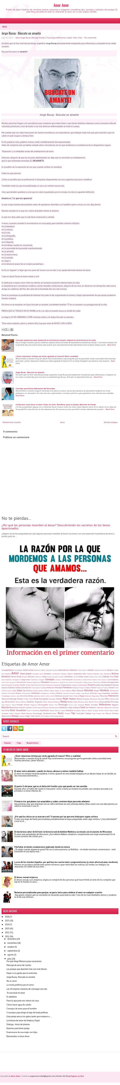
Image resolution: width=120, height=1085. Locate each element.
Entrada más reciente (11, 422)
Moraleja (52, 699)
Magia (82, 696)
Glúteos (35, 690)
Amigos (110, 670)
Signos (52, 710)
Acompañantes (8, 670)
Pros (56, 705)
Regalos (115, 705)
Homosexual (114, 690)
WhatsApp (54, 716)
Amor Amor (61, 5)
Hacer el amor (60, 690)
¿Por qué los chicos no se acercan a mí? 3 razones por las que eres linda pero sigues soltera (56, 816)
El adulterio (12, 996)
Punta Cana (72, 705)
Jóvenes (93, 693)
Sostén (89, 710)
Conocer (41, 680)
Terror (54, 713)
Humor (18, 693)
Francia (105, 687)
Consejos (50, 679)
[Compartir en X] (8, 329)
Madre (71, 696)
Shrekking (35, 710)
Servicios (115, 707)
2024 (7, 924)
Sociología (77, 710)
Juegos (100, 693)
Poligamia (34, 705)
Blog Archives (32, 743)
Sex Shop (6, 710)
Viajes (27, 716)
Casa (86, 676)
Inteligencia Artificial (48, 693)
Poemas (20, 705)
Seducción (100, 707)
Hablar (51, 690)
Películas (81, 702)
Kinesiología (6, 696)
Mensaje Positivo (38, 37)
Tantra (11, 713)
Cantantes (68, 676)
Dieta (90, 682)
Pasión (70, 702)
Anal (41, 674)
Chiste (100, 677)
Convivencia (78, 680)
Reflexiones (61, 37)
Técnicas (29, 713)
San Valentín (91, 707)
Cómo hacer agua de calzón (19, 1004)
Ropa (70, 707)
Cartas (80, 676)
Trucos (108, 713)
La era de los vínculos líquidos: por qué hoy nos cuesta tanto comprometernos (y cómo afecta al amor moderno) (66, 862)
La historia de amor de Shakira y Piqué (23, 1020)
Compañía (16, 680)
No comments (90, 37)
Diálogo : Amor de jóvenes (18, 1024)
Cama (44, 676)
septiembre (12, 950)
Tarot (23, 713)
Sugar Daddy (113, 710)
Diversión (16, 685)
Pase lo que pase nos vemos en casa (23, 1000)
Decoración (21, 682)
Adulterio (37, 670)
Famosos (50, 687)
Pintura (8, 705)
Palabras (56, 702)
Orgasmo (38, 702)
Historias (88, 690)
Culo (99, 680)
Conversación (67, 679)
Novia (7, 702)
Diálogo (85, 682)
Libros (47, 696)
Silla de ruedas (60, 710)
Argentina (78, 673)
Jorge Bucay (26, 37)
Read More (111, 345)
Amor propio (26, 673)
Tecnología (37, 713)
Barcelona (107, 674)
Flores (93, 687)
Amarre (103, 670)
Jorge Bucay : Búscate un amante (21, 33)
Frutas (8, 690)
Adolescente (28, 670)
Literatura (58, 696)
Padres (50, 702)
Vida (80, 37)
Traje (93, 713)
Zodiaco (61, 716)
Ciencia (106, 676)
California (38, 677)
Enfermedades (83, 685)
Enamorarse (66, 685)
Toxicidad (80, 713)
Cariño (75, 677)
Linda (52, 696)
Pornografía (43, 705)
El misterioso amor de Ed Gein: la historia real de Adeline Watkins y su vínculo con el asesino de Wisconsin (63, 831)
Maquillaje (95, 696)
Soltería (84, 710)
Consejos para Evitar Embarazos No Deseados (35, 388)
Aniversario (56, 674)
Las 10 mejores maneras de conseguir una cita (27, 989)
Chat (96, 677)
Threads (67, 713)
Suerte (106, 710)
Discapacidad (112, 682)
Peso (3, 705)
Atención (96, 674)
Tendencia (47, 713)
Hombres (104, 690)
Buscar (31, 676)
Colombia (8, 680)
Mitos (31, 699)
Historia (80, 690)
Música (79, 699)
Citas (116, 676)
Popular (7, 743)
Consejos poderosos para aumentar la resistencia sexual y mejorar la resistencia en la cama (56, 340)
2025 (7, 920)
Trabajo (88, 713)
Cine (112, 676)
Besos (14, 676)
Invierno (72, 693)
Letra (43, 696)
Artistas (89, 674)
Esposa (115, 685)
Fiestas (81, 687)
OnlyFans (30, 702)
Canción (61, 677)
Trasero (98, 713)
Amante (91, 670)
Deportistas (37, 682)
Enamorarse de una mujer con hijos (22, 1032)
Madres (76, 696)
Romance (45, 707)
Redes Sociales (91, 705)
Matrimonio (113, 695)
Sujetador (5, 713)
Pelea (75, 702)
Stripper (95, 710)
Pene (86, 702)
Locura (65, 696)
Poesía (26, 705)
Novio (12, 702)
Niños (107, 699)
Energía (74, 685)
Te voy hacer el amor (16, 993)
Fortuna (99, 687)
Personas (114, 702)
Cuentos (94, 680)
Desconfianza (54, 682)
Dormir (22, 685)
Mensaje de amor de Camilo (19, 965)
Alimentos (73, 670)
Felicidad (58, 687)
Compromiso (25, 679)
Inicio (4, 26)
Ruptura (76, 707)
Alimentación (63, 670)
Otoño (45, 702)
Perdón (91, 702)
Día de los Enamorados (74, 682)
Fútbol (14, 690)
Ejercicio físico (40, 685)
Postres (51, 705)
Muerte (59, 699)
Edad (33, 685)
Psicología (51, 37)
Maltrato (88, 696)
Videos (37, 716)
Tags (19, 743)
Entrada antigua (111, 422)
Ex (30, 687)
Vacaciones (6, 716)
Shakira (29, 710)
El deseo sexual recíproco (26, 877)
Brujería (25, 677)
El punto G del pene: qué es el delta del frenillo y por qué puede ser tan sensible (50, 786)
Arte (84, 673)
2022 (7, 932)
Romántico (63, 707)
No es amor (12, 981)
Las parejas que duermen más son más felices (27, 969)
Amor (18, 37)
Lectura (13, 696)
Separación (108, 707)
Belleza (115, 673)
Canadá (55, 677)
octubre (10, 947)
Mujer (65, 698)
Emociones (57, 685)
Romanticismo (54, 707)
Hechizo (68, 690)
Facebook (43, 687)
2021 (7, 936)
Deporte (29, 682)
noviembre (12, 943)
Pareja (63, 701)
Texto (75, 37)
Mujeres (72, 698)
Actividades (18, 670)
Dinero (104, 682)
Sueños (101, 710)
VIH (42, 716)
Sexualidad (21, 710)
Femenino (67, 687)
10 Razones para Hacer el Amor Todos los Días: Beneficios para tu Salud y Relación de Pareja (56, 404)
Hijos (74, 690)
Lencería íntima (26, 696)
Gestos (29, 690)
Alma (80, 670)
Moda (36, 699)
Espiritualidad (106, 685)
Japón (78, 693)
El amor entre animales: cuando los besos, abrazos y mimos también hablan (48, 771)
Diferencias (97, 682)
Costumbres (87, 680)
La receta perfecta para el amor (20, 985)
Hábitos (46, 690)
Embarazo (49, 685)
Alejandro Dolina (52, 670)
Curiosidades (113, 679)
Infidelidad (35, 693)
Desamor (45, 682)
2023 (7, 928)
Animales (47, 673)
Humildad (11, 693)
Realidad (81, 705)
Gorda (41, 690)
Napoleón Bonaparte (90, 699)
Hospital (4, 693)
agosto (10, 954)
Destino (62, 682)
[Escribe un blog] (6, 329)
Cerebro (91, 677)
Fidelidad (75, 687)
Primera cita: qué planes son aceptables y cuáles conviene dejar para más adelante (52, 801)
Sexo (12, 710)
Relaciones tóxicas (17, 707)
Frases (111, 687)
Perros (96, 702)
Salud (69, 37)
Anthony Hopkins (67, 674)
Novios (18, 702)
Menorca (5, 699)
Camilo (49, 677)
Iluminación (26, 693)
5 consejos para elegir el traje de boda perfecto (27, 1012)
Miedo (26, 699)
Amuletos (35, 674)
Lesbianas (36, 696)
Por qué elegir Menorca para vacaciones (24, 961)
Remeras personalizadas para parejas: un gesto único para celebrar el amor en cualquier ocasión (58, 892)
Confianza (34, 680)
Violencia (47, 716)
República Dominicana (33, 707)
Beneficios (6, 676)
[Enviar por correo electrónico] (3, 329)
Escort (91, 685)
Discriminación (7, 685)
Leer (18, 696)
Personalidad (104, 702)
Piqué (14, 705)
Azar (101, 674)
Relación (5, 707)
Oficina (23, 702)
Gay (24, 690)
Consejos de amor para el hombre (22, 1008)
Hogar (96, 690)
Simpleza (69, 710)
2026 (7, 916)
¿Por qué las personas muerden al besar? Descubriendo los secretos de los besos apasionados (56, 526)
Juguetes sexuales (110, 693)
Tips (73, 713)
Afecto (43, 670)
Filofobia (87, 687)
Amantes (97, 670)
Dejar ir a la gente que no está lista (22, 973)
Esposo (5, 687)
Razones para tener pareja (18, 1028)
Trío (103, 713)
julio (9, 958)
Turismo (115, 713)
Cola (3, 680)
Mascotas (104, 696)
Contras (58, 680)
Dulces (28, 685)
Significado (44, 710)
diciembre (11, 939)
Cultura (104, 680)
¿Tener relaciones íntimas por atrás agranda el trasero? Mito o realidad (47, 356)
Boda (19, 676)
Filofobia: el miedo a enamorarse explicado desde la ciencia (42, 847)
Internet (66, 693)
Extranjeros (36, 687)
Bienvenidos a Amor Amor (18, 1036)
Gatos (19, 690)
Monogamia (43, 699)
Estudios (25, 687)
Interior (59, 693)
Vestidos (22, 716)
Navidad (101, 699)
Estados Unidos (14, 687)
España (97, 685)
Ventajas (15, 716)
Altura (84, 670)
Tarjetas (17, 713)
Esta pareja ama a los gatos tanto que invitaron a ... (29, 1016)
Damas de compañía (9, 682)
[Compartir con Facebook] (11, 329)
